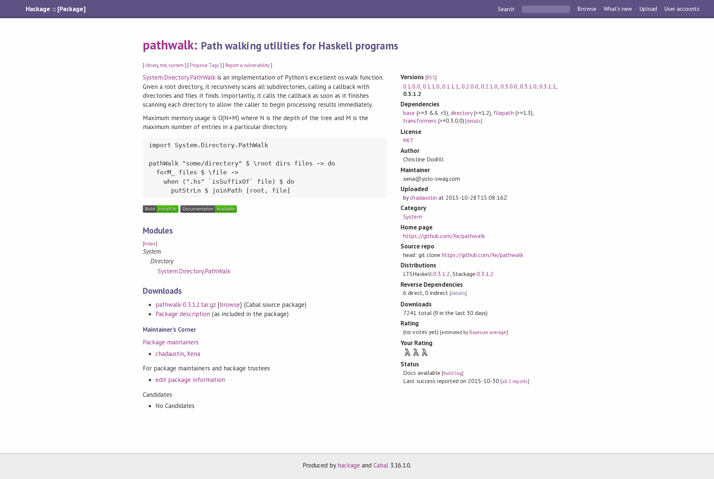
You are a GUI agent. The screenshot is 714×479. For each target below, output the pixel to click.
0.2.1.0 (489, 86)
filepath (503, 112)
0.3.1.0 (528, 86)
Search (507, 9)
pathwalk (168, 44)
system (175, 65)
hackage (349, 465)
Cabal (380, 465)
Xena (193, 354)
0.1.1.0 (431, 86)
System (412, 216)
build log (452, 373)
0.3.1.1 (547, 86)
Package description (182, 314)
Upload (648, 9)
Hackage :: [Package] (55, 9)
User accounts (681, 9)
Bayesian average (487, 332)
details (474, 121)
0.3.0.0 (509, 86)
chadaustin (169, 354)
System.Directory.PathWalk (179, 77)
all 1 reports (514, 381)
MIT (408, 140)
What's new (618, 9)
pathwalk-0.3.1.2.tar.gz (185, 304)
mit (163, 65)
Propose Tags (204, 65)
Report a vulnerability (247, 65)
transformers (419, 120)
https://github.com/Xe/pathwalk (444, 236)
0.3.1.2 (441, 273)
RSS (431, 77)
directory (461, 112)
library (151, 65)
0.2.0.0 (469, 86)
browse (230, 304)
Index (150, 244)
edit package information (190, 380)
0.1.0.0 (411, 86)
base (409, 112)
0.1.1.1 (450, 86)
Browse (586, 9)
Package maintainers (171, 342)
